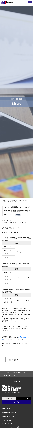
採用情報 (9, 398)
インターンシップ (24, 398)
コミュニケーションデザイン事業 (10, 427)
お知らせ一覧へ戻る (13, 360)
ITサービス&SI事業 (7, 424)
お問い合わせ (16, 402)
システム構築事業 (6, 420)
